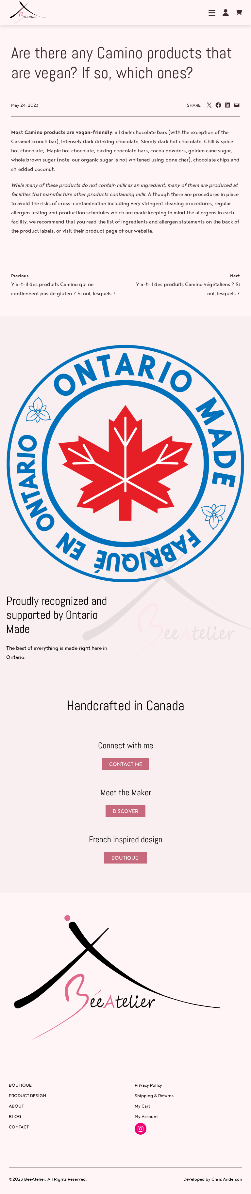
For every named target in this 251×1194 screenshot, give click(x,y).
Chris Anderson (226, 1179)
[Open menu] (212, 12)
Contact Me (125, 764)
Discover (125, 811)
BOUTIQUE (125, 857)
